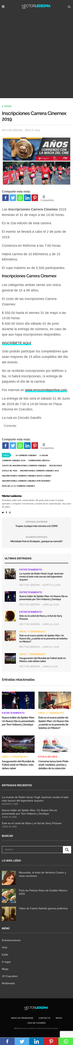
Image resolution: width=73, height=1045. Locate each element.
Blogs (5, 968)
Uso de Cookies (36, 1023)
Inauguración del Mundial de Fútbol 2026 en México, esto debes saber (42, 660)
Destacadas (55, 466)
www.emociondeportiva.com (46, 390)
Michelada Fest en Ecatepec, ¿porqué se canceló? (36, 541)
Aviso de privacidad (22, 1018)
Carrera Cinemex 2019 (13, 460)
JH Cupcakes (10, 976)
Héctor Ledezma (12, 130)
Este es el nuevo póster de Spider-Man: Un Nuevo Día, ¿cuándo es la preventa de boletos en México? (43, 638)
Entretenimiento (30, 570)
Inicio (59, 1018)
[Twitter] (13, 197)
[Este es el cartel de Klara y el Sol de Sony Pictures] (10, 616)
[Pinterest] (34, 197)
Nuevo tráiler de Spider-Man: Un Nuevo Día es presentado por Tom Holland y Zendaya (43, 598)
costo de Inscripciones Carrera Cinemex (24, 466)
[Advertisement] (36, 59)
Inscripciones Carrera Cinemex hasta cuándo (26, 476)
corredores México (39, 460)
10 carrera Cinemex (26, 455)
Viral (4, 947)
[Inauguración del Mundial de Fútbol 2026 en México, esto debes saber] (10, 658)
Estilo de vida (9, 471)
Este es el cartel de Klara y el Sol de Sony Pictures (32, 823)
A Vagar (43, 455)
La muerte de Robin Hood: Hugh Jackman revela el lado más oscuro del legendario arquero (41, 576)
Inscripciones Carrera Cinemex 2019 (39, 471)
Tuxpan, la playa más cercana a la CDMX (36, 526)
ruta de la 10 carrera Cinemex (18, 486)
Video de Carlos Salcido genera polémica (43, 908)
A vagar (6, 106)
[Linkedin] (27, 197)
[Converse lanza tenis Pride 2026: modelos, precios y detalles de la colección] (54, 744)
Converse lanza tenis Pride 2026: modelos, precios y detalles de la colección (53, 765)
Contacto (45, 1018)
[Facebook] (5, 197)
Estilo (5, 954)
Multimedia (8, 983)
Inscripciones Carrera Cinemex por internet (26, 481)
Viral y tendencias (32, 631)
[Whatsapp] (20, 197)
